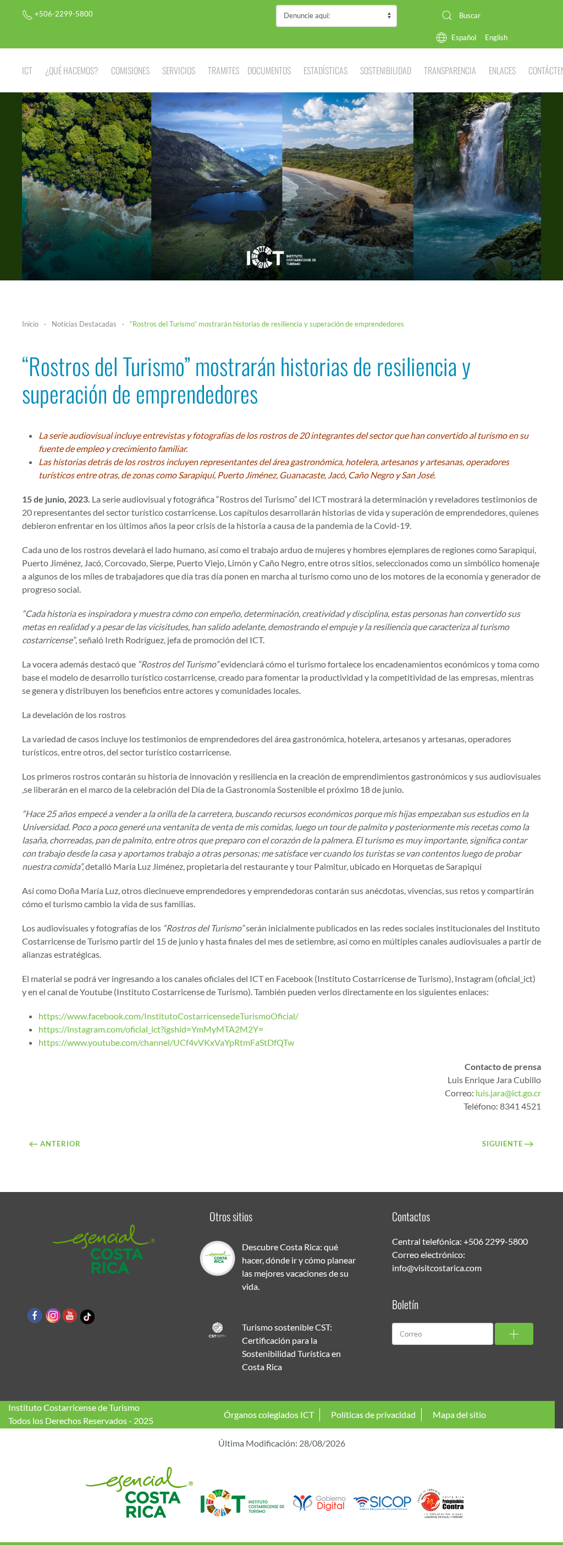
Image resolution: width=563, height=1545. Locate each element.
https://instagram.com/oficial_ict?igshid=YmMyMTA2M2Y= (150, 1029)
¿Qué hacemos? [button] (71, 70)
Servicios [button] (178, 70)
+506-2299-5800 (63, 13)
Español (463, 37)
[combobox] (487, 15)
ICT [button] (27, 70)
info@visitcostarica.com (437, 1267)
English (496, 37)
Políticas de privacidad (373, 1414)
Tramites (223, 70)
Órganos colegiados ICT (269, 1414)
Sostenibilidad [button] (385, 70)
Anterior (60, 1143)
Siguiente (502, 1143)
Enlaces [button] (502, 70)
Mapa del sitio (459, 1414)
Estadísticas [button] (325, 70)
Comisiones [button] (130, 70)
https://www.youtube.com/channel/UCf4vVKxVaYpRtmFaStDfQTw (166, 1042)
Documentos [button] (269, 70)
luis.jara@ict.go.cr (508, 1093)
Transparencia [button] (450, 70)
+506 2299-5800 (495, 1241)
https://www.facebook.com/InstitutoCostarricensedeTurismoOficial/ (168, 1016)
